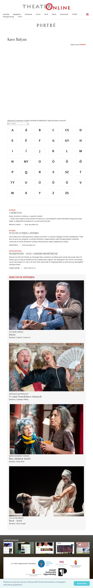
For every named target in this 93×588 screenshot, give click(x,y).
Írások (54, 14)
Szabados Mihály (22, 399)
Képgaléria (17, 14)
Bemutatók (64, 14)
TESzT (20, 17)
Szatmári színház (16, 332)
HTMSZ (74, 14)
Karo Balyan (17, 39)
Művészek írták (15, 251)
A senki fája (15, 212)
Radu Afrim (20, 461)
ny (26, 161)
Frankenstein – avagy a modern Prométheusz (33, 253)
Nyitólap (6, 14)
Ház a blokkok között (20, 458)
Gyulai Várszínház (16, 518)
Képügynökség (8, 17)
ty (12, 182)
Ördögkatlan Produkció (18, 394)
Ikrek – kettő (15, 520)
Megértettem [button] (82, 583)
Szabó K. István (22, 337)
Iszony (12, 334)
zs (67, 193)
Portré (38, 14)
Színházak (28, 14)
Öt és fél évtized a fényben (24, 233)
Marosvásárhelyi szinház (19, 456)
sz (67, 172)
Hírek (46, 14)
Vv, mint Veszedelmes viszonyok (25, 396)
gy (67, 140)
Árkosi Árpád (21, 523)
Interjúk (12, 210)
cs (67, 130)
